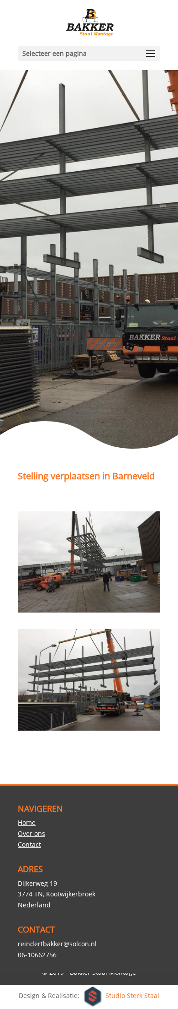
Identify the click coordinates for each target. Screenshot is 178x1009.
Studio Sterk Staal (132, 996)
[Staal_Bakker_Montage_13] (89, 612)
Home (27, 822)
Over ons (31, 833)
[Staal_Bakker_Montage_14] (89, 730)
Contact (29, 844)
